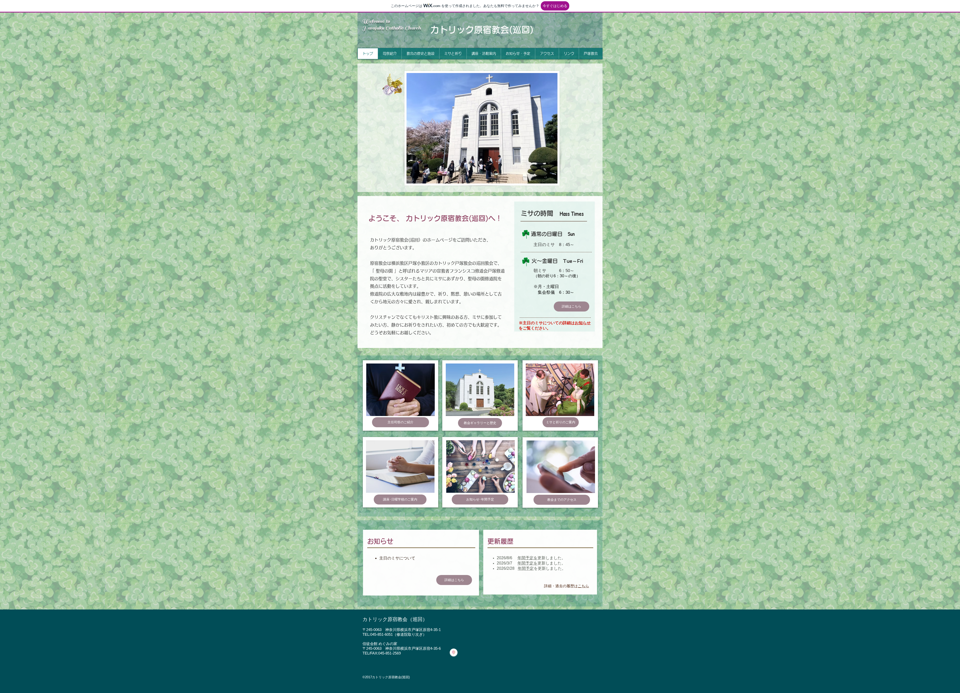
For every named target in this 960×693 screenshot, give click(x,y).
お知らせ (583, 323)
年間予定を (528, 558)
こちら (583, 586)
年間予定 (526, 568)
